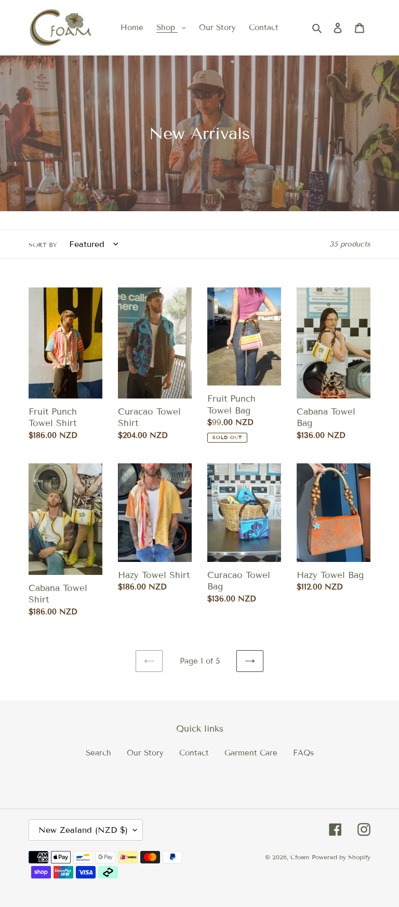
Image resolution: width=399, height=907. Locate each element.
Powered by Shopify (341, 857)
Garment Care (250, 753)
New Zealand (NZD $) (83, 830)
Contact (194, 753)
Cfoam (299, 857)
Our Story (145, 753)
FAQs (303, 753)
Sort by (43, 245)
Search (98, 753)
